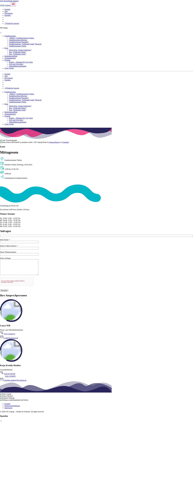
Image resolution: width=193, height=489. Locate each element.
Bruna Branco (54, 142)
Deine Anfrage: (5, 258)
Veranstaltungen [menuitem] (10, 58)
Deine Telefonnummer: (8, 252)
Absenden (4, 290)
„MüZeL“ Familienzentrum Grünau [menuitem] (21, 38)
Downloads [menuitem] (8, 13)
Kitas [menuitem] (6, 48)
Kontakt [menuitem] (7, 9)
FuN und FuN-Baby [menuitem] (16, 64)
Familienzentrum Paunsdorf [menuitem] (18, 42)
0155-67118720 (9, 374)
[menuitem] (11, 23)
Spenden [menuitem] (7, 15)
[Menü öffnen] (13, 4)
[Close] (1, 32)
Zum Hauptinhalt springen (9, 1)
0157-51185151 (9, 334)
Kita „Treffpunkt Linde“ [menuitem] (17, 54)
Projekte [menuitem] (7, 60)
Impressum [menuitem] (8, 408)
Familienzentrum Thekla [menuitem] (17, 46)
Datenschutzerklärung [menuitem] (12, 406)
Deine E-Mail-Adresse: (9, 246)
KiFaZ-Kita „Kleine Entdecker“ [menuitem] (20, 50)
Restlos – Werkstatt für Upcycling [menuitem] (21, 62)
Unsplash (65, 142)
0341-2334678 (10, 376)
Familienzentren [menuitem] (10, 36)
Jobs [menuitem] (6, 11)
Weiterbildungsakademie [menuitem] (17, 66)
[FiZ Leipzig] (5, 5)
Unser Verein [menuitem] (9, 68)
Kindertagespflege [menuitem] (10, 56)
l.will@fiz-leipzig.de (11, 338)
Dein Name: (5, 240)
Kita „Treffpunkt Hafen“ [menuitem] (17, 52)
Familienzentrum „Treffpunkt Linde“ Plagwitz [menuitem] (25, 44)
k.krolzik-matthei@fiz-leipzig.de (15, 380)
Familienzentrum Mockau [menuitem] (18, 40)
